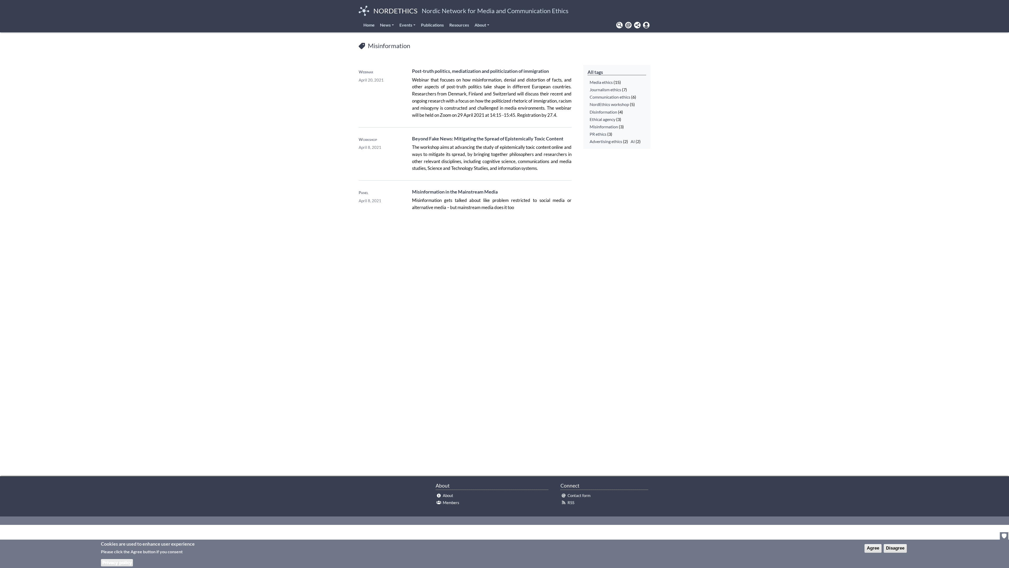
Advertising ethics (606, 141)
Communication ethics (610, 97)
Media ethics (601, 82)
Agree (873, 547)
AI (633, 141)
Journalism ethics (605, 89)
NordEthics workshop (609, 104)
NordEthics (395, 11)
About (480, 24)
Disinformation (603, 112)
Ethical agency (602, 119)
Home (369, 24)
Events (405, 24)
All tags (595, 72)
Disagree (895, 547)
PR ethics (598, 134)
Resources (459, 24)
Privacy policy (117, 562)
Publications (432, 24)
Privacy (1004, 536)
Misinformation (604, 126)
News (385, 24)
